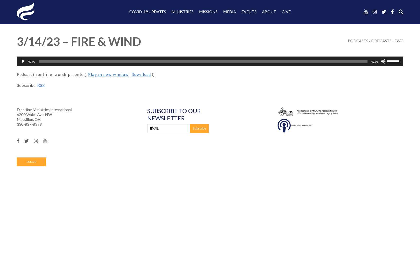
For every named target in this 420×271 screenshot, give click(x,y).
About (269, 11)
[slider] (394, 61)
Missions (208, 11)
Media (229, 11)
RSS (41, 85)
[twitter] (384, 12)
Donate (31, 161)
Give (286, 11)
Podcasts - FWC (387, 40)
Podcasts (358, 40)
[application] (210, 61)
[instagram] (375, 12)
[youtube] (366, 12)
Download (141, 74)
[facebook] (392, 12)
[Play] (23, 61)
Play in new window (108, 74)
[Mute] (383, 61)
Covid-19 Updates (147, 11)
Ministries (182, 11)
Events (249, 11)
